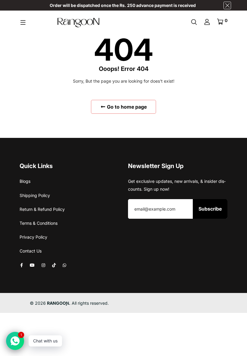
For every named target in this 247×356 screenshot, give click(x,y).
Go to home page (126, 107)
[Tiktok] (54, 265)
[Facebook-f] (21, 265)
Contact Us (31, 250)
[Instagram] (43, 265)
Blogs (25, 181)
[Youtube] (32, 265)
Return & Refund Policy (42, 209)
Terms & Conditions (39, 223)
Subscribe (210, 209)
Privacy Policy (33, 237)
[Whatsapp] (64, 265)
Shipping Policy (35, 195)
